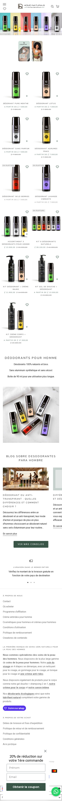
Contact (7, 601)
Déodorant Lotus (46, 103)
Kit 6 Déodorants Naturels (46, 243)
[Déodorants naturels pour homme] (31, 414)
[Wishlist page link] (6, 8)
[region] (31, 568)
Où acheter (8, 606)
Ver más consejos (31, 544)
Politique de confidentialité (16, 733)
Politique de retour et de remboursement (23, 728)
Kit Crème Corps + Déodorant (16, 335)
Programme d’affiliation (14, 611)
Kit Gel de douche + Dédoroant (46, 288)
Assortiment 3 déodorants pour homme (16, 243)
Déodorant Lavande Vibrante (46, 197)
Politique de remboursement (17, 632)
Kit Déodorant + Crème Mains (16, 288)
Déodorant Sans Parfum (16, 149)
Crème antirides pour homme (17, 617)
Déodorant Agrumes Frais (46, 150)
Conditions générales (13, 739)
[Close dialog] (45, 751)
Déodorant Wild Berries (16, 196)
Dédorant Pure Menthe (16, 103)
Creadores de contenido (15, 637)
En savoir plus (10, 533)
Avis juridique (9, 744)
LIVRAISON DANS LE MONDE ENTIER (31, 567)
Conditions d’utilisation (14, 627)
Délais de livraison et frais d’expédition (22, 723)
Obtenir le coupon (26, 787)
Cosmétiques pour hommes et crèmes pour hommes (29, 622)
